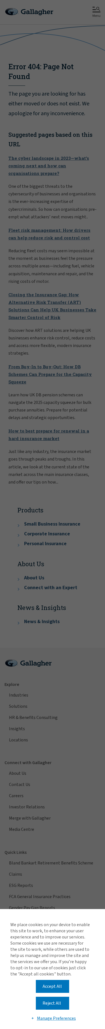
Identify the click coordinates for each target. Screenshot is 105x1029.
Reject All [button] (52, 1003)
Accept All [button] (52, 986)
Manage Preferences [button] (56, 1018)
